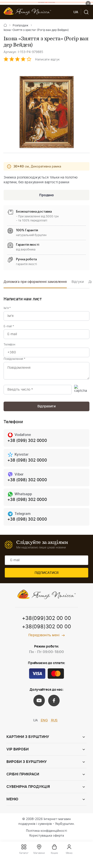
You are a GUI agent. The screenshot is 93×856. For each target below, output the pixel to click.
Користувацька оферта (46, 835)
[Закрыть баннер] (88, 3)
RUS (54, 720)
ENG (44, 720)
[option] (35, 283)
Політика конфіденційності (46, 830)
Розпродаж (20, 25)
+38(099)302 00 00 (46, 618)
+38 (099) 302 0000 (27, 441)
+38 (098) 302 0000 (27, 460)
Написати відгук (47, 59)
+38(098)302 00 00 (46, 626)
